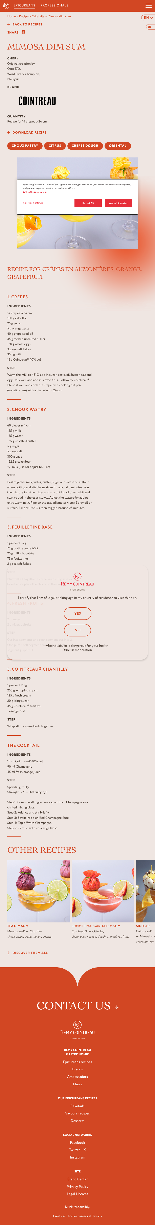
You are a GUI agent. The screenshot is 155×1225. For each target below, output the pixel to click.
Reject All (88, 203)
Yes (77, 613)
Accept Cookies (118, 203)
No (77, 630)
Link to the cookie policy (35, 192)
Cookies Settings (33, 203)
